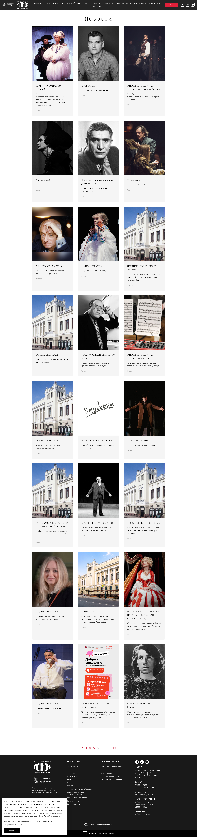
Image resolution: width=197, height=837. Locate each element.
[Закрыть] (65, 800)
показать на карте (143, 773)
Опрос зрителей (91, 612)
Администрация (145, 799)
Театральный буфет (74, 804)
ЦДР (68, 782)
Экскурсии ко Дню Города (143, 523)
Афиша (69, 770)
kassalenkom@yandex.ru (144, 795)
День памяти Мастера (49, 266)
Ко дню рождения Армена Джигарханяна (97, 182)
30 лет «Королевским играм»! (48, 88)
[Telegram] (182, 5)
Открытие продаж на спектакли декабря (140, 357)
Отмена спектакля (47, 355)
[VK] (187, 5)
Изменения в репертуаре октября (141, 268)
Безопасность (106, 773)
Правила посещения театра (77, 798)
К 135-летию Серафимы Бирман (140, 706)
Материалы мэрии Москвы (111, 779)
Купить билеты (73, 767)
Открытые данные (108, 770)
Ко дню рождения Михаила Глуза (98, 357)
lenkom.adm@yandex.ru (144, 804)
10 (114, 748)
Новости (70, 786)
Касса (138, 782)
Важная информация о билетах (79, 789)
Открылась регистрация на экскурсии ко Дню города (52, 525)
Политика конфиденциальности (114, 776)
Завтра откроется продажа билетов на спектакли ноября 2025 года (143, 615)
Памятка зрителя (73, 801)
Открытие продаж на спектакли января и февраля (144, 88)
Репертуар (71, 773)
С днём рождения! (92, 266)
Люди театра (72, 776)
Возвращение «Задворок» (96, 441)
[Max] (193, 5)
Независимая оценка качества (113, 767)
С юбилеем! (88, 86)
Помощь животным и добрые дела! (95, 706)
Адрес (138, 767)
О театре (70, 779)
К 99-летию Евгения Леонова (98, 523)
